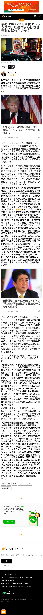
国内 (7, 555)
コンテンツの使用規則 (9, 578)
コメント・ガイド (7, 581)
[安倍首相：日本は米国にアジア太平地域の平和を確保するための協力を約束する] (21, 283)
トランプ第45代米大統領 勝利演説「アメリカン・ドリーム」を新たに (21, 129)
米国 (14, 484)
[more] (39, 137)
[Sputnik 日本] (7, 17)
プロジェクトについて (9, 574)
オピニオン (29, 555)
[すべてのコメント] (3, 611)
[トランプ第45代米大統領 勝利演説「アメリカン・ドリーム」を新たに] (21, 109)
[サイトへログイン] (35, 16)
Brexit (19, 209)
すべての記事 (11, 75)
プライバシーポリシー (9, 587)
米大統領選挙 (6, 488)
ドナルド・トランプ (25, 484)
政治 (3, 484)
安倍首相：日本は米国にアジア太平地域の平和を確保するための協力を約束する (21, 303)
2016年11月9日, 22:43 (9, 35)
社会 (22, 555)
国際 (9, 484)
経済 (17, 555)
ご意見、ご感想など (25, 578)
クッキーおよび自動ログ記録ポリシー (14, 584)
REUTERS (5, 63)
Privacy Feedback (24, 587)
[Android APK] (8, 593)
